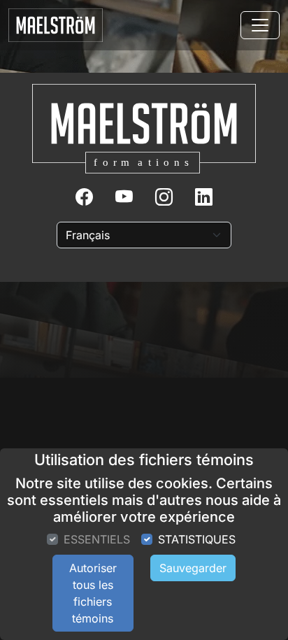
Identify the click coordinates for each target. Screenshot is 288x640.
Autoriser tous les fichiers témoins (93, 593)
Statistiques (197, 539)
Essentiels (97, 539)
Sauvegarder (192, 568)
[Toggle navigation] (260, 25)
